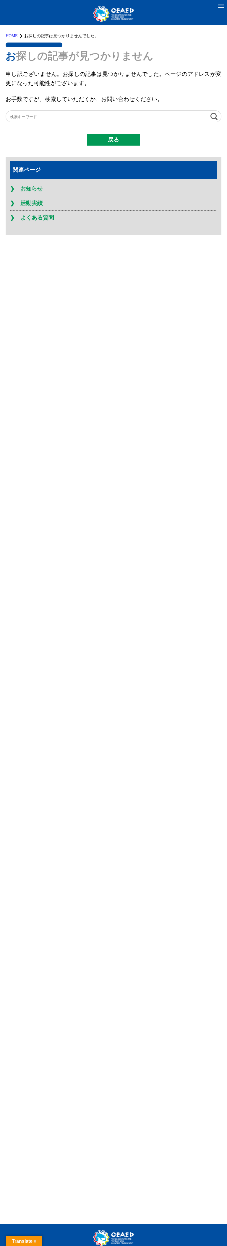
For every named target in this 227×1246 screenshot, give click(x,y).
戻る (113, 139)
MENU (221, 6)
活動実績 (31, 203)
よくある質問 (37, 217)
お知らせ (31, 188)
